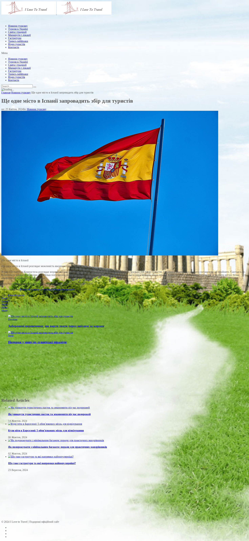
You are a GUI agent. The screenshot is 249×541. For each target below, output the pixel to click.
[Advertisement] (63, 29)
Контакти (13, 47)
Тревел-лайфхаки (18, 41)
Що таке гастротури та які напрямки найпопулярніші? (42, 463)
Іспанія (12, 295)
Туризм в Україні (18, 61)
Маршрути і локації (19, 68)
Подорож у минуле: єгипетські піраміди (37, 342)
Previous (12, 319)
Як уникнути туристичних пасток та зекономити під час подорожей (49, 414)
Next (10, 335)
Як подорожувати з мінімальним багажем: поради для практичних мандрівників (57, 446)
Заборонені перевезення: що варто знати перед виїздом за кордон (56, 326)
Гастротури (14, 38)
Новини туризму (18, 58)
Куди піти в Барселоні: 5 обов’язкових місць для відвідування (46, 430)
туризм (20, 295)
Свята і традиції (17, 64)
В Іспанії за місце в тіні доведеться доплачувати (47, 289)
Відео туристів (16, 44)
